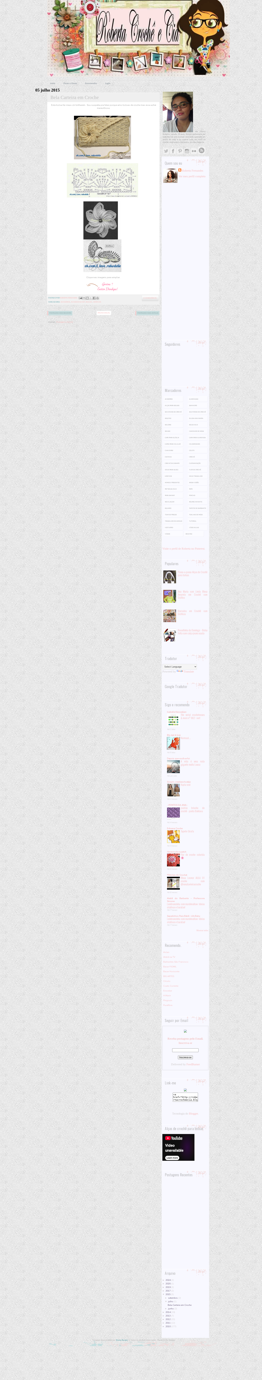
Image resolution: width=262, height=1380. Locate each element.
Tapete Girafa (187, 831)
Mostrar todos (202, 930)
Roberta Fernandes (192, 170)
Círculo (166, 981)
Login (107, 83)
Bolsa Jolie (193, 425)
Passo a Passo (70, 83)
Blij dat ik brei (174, 735)
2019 (168, 1287)
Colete (191, 450)
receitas (189, 534)
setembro (173, 1298)
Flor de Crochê (195, 470)
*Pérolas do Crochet (177, 875)
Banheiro (193, 406)
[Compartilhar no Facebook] (94, 298)
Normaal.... (186, 738)
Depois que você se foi (178, 758)
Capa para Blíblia (172, 438)
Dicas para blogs (171, 470)
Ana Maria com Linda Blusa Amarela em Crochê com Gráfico (192, 594)
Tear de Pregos (171, 515)
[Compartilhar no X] (91, 298)
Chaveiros (169, 450)
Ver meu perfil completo (192, 176)
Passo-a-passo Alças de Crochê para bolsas (192, 573)
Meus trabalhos (195, 476)
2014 (168, 1312)
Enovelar (167, 990)
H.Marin (167, 995)
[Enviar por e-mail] (84, 298)
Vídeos (167, 534)
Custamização (195, 463)
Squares (168, 508)
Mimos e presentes (172, 483)
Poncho (192, 495)
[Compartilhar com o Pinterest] (97, 298)
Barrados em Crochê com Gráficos (192, 612)
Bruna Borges (122, 1340)
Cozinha (168, 457)
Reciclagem (169, 502)
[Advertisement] (185, 245)
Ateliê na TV (169, 957)
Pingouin (167, 1000)
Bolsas (89, 302)
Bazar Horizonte (171, 971)
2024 (168, 1280)
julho (171, 1301)
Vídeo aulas (194, 528)
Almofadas (193, 399)
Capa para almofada (197, 438)
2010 (168, 1326)
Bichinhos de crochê (173, 412)
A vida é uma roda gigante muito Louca (193, 762)
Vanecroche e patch (176, 851)
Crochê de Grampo (172, 463)
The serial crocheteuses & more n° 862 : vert (193, 716)
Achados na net (78, 302)
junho (171, 1308)
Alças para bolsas (172, 406)
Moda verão (194, 483)
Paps (190, 489)
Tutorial (192, 521)
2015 (168, 1294)
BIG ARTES (168, 976)
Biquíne (168, 418)
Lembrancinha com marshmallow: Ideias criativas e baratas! (186, 905)
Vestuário (169, 528)
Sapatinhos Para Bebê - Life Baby (183, 916)
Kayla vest (186, 785)
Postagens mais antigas (147, 313)
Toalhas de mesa (196, 515)
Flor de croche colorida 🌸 (193, 856)
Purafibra (167, 1005)
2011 (168, 1322)
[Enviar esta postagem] (80, 298)
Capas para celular (173, 444)
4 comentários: (150, 298)
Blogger (193, 1113)
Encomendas (91, 83)
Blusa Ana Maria (196, 418)
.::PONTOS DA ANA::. (177, 805)
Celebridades (194, 444)
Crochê (192, 457)
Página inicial (104, 313)
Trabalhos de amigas (173, 521)
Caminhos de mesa (196, 431)
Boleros (168, 425)
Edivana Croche (175, 828)
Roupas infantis (195, 502)
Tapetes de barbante (197, 508)
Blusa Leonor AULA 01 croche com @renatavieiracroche (193, 881)
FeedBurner (193, 1064)
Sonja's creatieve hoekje (179, 781)
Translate (189, 671)
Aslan (166, 952)
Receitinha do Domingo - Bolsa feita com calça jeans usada (192, 631)
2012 (168, 1319)
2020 (168, 1283)
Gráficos (97, 302)
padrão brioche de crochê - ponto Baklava (193, 809)
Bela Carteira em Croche (74, 97)
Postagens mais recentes (60, 313)
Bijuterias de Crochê (197, 412)
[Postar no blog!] (87, 298)
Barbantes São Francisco (175, 961)
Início (52, 83)
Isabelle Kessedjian (176, 712)
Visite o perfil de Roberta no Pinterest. (183, 548)
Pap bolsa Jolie (171, 489)
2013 (168, 1315)
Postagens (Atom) (64, 322)
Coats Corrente (170, 986)
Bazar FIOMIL (169, 966)
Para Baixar (169, 495)
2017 (168, 1290)
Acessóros (65, 302)
